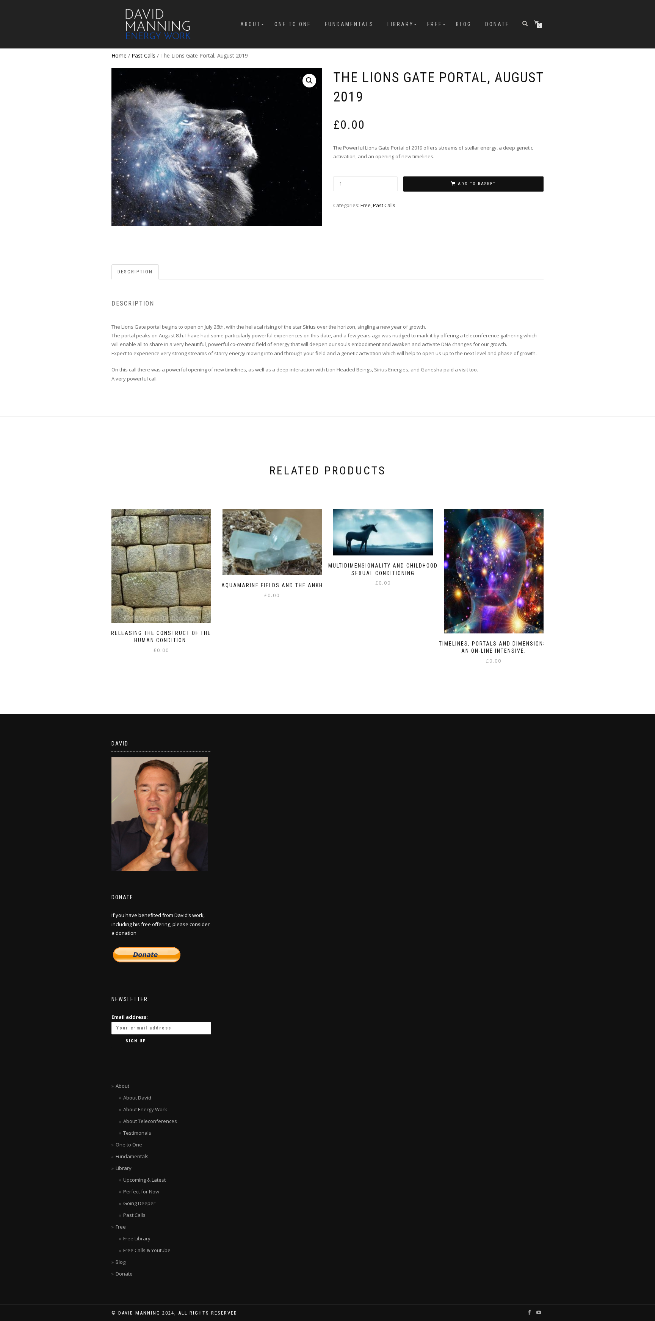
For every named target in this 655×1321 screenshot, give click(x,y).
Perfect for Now (141, 1191)
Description (135, 271)
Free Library (136, 1238)
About (250, 24)
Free (434, 24)
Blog (464, 24)
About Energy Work (145, 1109)
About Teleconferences (150, 1121)
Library (400, 24)
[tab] (135, 272)
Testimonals (137, 1132)
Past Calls (143, 55)
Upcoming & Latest (144, 1179)
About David (137, 1097)
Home (119, 55)
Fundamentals (349, 24)
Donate (497, 24)
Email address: (129, 1017)
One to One (292, 24)
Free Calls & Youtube (147, 1250)
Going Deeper (139, 1203)
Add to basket (477, 183)
